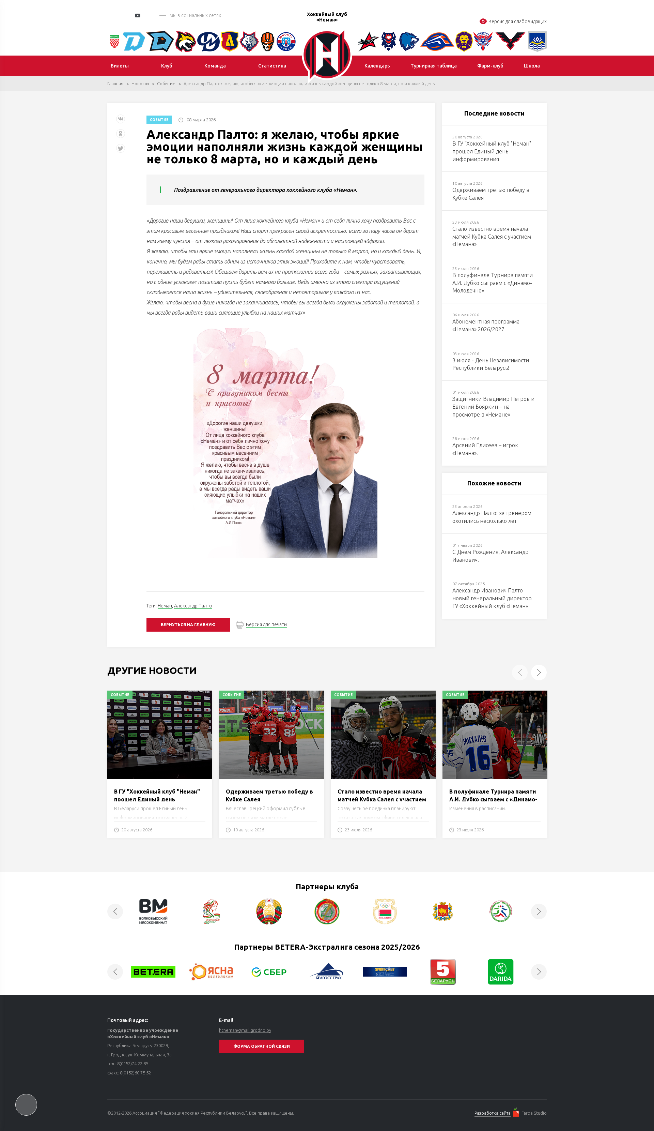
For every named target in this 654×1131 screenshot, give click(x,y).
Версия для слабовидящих (517, 21)
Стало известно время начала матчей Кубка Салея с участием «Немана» (382, 799)
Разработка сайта (492, 1113)
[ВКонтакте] (120, 122)
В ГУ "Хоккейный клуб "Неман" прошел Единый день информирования (157, 799)
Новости (140, 83)
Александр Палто (193, 605)
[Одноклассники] (120, 136)
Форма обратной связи (261, 1046)
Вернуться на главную (188, 624)
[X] (121, 151)
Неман (165, 605)
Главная (115, 83)
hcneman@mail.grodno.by (245, 1030)
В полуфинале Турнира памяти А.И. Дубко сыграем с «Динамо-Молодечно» (493, 799)
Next (539, 672)
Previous (520, 672)
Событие (166, 83)
